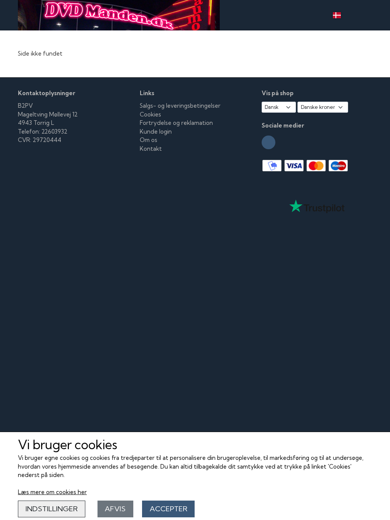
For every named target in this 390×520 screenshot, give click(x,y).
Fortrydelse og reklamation (176, 122)
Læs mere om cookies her (52, 492)
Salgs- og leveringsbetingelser (180, 105)
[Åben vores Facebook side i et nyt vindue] (268, 142)
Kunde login (156, 131)
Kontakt (151, 148)
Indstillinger (52, 508)
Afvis (115, 508)
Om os (148, 140)
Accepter (168, 508)
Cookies (150, 114)
